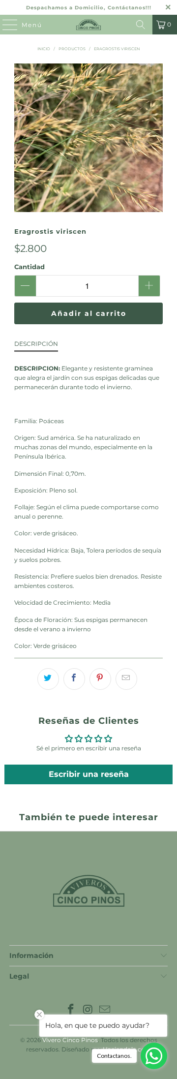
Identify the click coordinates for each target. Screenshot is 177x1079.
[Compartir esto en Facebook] (74, 679)
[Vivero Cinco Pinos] (88, 24)
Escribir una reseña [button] (89, 774)
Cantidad (29, 267)
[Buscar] (140, 24)
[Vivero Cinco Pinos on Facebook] (70, 1010)
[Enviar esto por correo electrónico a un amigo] (126, 679)
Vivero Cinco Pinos (70, 1040)
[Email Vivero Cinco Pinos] (105, 1010)
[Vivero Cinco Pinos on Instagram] (88, 1010)
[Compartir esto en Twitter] (48, 679)
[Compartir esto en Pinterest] (100, 679)
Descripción (36, 343)
